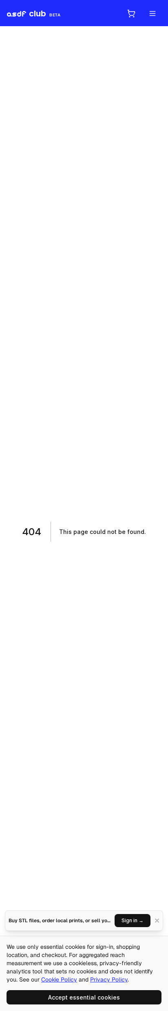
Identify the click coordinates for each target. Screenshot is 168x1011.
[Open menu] (152, 14)
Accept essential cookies (84, 997)
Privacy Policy (109, 979)
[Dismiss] (157, 920)
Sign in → (133, 920)
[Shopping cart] (131, 14)
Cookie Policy (59, 979)
